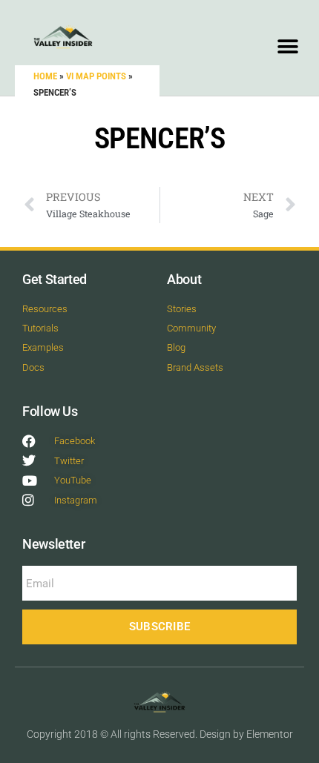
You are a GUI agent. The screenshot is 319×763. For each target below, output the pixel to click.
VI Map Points (96, 76)
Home (45, 76)
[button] (287, 46)
